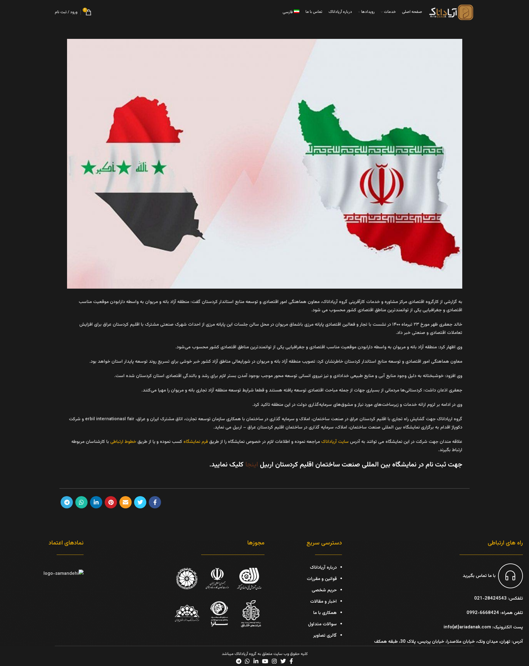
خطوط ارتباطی (123, 441)
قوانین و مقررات (322, 578)
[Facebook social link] (155, 502)
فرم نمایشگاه (196, 441)
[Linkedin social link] (96, 502)
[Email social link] (125, 502)
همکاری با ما (325, 612)
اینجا (251, 464)
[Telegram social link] (67, 502)
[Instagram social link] (274, 661)
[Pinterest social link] (111, 502)
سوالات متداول (322, 624)
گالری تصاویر (325, 635)
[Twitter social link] (140, 502)
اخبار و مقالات (323, 601)
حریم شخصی (324, 590)
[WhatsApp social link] (81, 502)
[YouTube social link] (265, 661)
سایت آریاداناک (335, 441)
